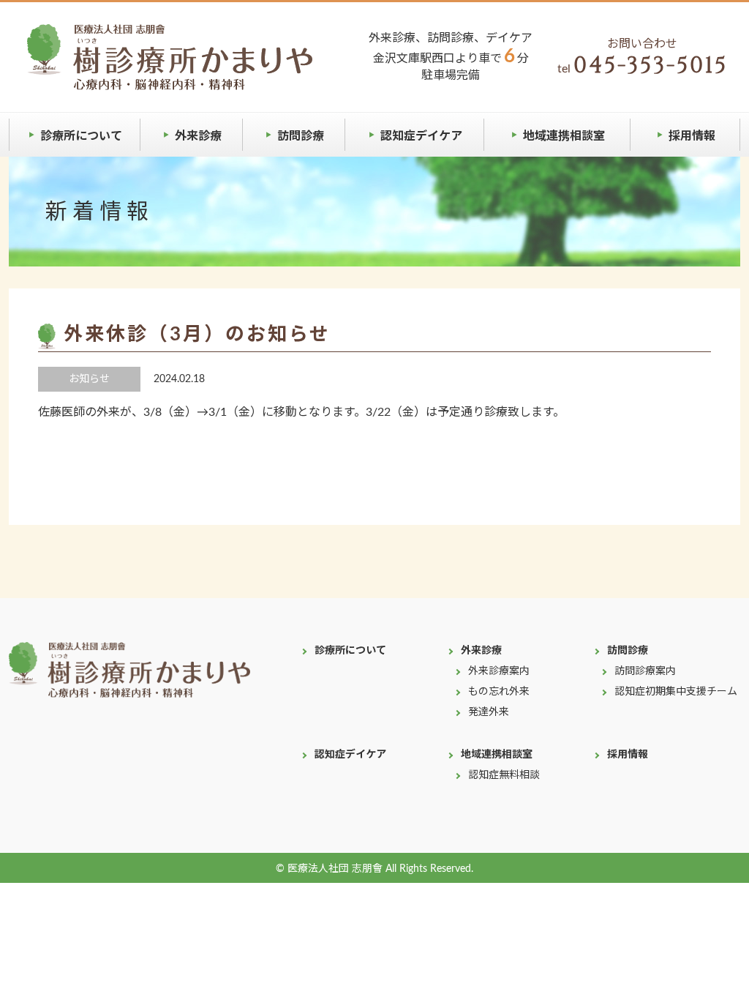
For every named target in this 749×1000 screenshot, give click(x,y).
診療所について (81, 136)
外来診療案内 (499, 671)
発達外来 (488, 712)
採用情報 (692, 136)
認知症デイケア (421, 136)
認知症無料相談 (504, 775)
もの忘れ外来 (499, 692)
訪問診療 (300, 136)
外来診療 (198, 136)
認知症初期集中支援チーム (675, 692)
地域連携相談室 (564, 136)
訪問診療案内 (645, 671)
